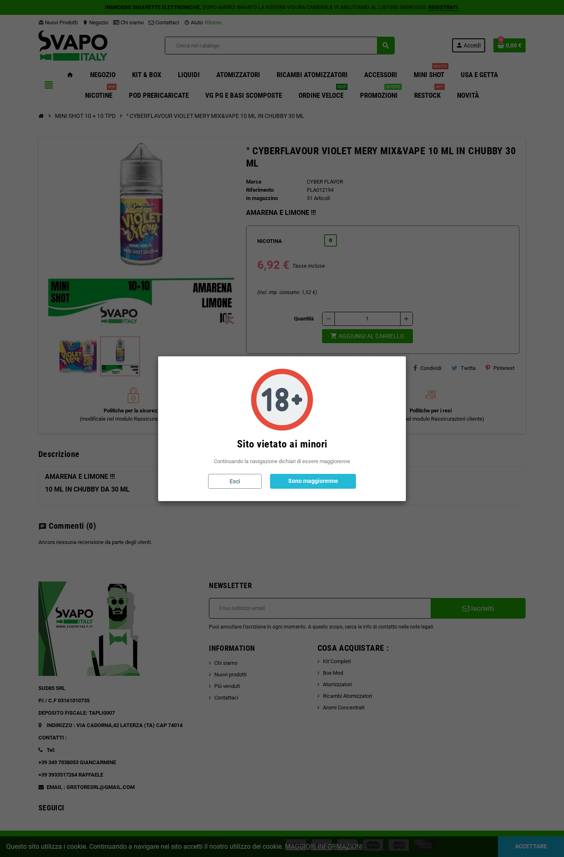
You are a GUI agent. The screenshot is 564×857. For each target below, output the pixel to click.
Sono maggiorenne (313, 481)
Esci (235, 481)
